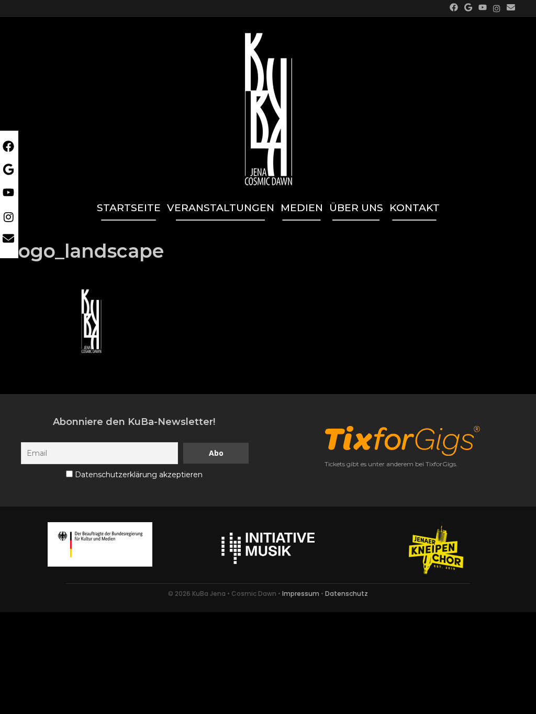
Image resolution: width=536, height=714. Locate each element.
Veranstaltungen (220, 208)
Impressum (300, 593)
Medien (302, 208)
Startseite (129, 208)
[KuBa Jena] (268, 103)
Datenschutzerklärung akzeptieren (139, 474)
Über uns (356, 208)
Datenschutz (346, 593)
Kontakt (414, 208)
